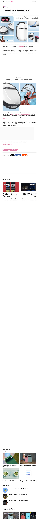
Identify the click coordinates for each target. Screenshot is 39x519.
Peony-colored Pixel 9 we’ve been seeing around (21, 114)
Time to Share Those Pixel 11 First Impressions (28, 465)
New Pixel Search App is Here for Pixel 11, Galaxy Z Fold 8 (28, 481)
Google (6, 149)
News (23, 513)
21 (5, 13)
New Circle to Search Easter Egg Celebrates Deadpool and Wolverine (10, 195)
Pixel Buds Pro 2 (14, 149)
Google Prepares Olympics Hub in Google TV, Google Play (29, 195)
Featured (5, 513)
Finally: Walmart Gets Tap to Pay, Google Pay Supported (20, 488)
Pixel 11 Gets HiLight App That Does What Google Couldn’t (10, 466)
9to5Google (9, 144)
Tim (6, 6)
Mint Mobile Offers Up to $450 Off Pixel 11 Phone (18, 500)
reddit (4, 144)
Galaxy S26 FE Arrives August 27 (8, 480)
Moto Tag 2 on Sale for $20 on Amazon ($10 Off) (18, 494)
